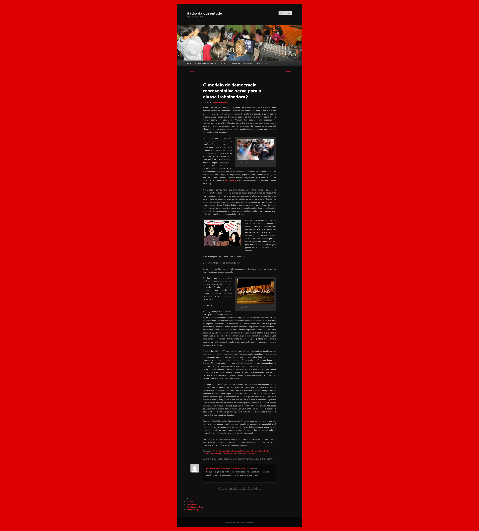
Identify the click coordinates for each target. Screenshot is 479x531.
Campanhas (247, 63)
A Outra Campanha (219, 451)
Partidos (206, 453)
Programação (235, 63)
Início (189, 63)
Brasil (229, 451)
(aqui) (227, 180)
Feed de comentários (195, 507)
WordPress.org (192, 509)
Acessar (190, 501)
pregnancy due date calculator (217, 468)
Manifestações (237, 451)
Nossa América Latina (251, 451)
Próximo (288, 71)
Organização (264, 451)
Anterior (190, 71)
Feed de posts (192, 504)
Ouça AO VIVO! (262, 63)
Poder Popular (215, 453)
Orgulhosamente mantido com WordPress (239, 522)
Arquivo (223, 63)
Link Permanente (249, 453)
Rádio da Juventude (204, 13)
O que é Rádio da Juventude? (206, 63)
